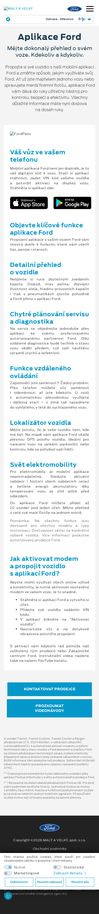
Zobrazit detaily (68, 873)
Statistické (73, 867)
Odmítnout (19, 882)
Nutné (19, 867)
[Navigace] (90, 9)
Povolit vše (80, 882)
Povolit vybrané (49, 882)
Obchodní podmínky (50, 849)
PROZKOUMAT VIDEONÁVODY (49, 708)
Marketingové (26, 873)
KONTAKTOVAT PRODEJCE (49, 689)
